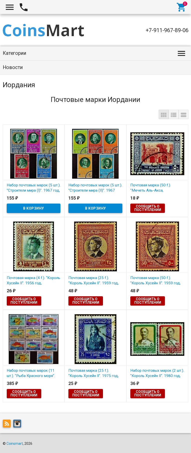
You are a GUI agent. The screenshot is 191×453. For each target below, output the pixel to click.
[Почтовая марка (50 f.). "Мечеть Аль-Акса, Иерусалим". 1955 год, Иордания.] (157, 153)
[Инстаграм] (18, 424)
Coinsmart (14, 444)
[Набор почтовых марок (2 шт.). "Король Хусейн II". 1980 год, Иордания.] (157, 339)
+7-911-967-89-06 (167, 30)
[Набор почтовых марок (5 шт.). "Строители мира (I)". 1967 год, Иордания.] (34, 153)
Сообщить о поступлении (147, 208)
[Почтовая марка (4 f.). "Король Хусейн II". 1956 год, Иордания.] (34, 246)
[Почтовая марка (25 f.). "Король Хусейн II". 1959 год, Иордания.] (95, 246)
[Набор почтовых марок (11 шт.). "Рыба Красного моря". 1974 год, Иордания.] (34, 339)
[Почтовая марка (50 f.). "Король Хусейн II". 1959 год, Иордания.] (157, 246)
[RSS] (8, 424)
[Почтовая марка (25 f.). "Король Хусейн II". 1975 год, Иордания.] (95, 339)
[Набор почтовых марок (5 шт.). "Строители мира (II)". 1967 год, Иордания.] (95, 153)
